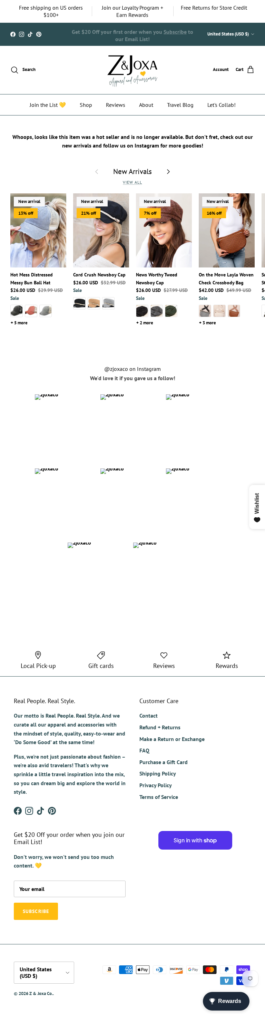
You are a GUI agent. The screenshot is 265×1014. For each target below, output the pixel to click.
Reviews (115, 104)
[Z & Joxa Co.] (132, 70)
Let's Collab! (221, 104)
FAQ (144, 750)
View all (132, 182)
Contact (148, 715)
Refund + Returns (159, 727)
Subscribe (175, 30)
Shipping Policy (157, 773)
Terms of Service (158, 796)
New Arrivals (132, 171)
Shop (86, 104)
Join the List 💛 (48, 104)
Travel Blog (180, 104)
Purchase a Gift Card (163, 762)
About (146, 104)
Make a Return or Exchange (172, 739)
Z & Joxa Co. (41, 993)
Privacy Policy (155, 785)
